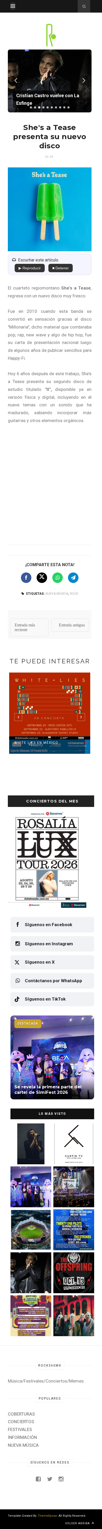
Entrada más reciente (25, 627)
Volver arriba (78, 1523)
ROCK (74, 594)
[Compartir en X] (42, 577)
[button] (31, 107)
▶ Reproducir (30, 268)
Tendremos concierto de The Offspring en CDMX (71, 1282)
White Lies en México (36, 743)
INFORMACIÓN (22, 1437)
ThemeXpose (47, 1515)
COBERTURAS (21, 1414)
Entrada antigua (72, 625)
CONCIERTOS (21, 1421)
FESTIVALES (20, 1429)
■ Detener (60, 268)
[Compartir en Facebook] (26, 577)
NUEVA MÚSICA (57, 594)
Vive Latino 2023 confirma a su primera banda (71, 1153)
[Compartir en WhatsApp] (57, 577)
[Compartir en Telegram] (73, 577)
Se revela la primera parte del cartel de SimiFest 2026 (27, 1196)
